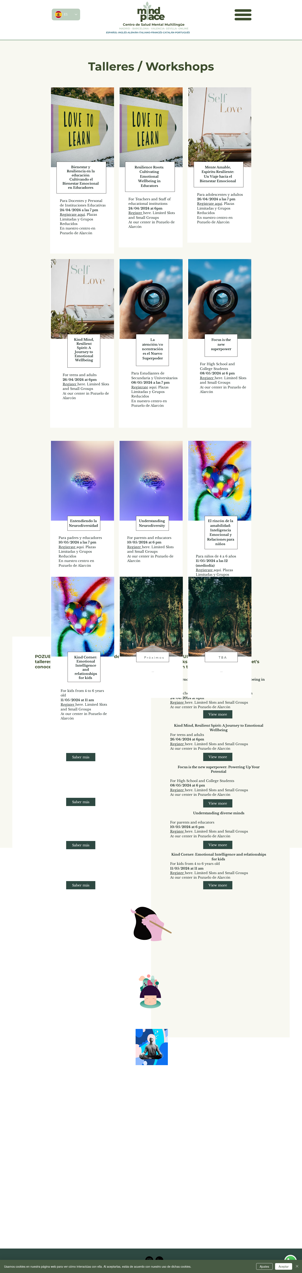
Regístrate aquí (72, 214)
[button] (243, 14)
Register (135, 213)
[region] (82, 170)
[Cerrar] (297, 1266)
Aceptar (284, 1266)
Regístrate (139, 387)
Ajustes (264, 1266)
